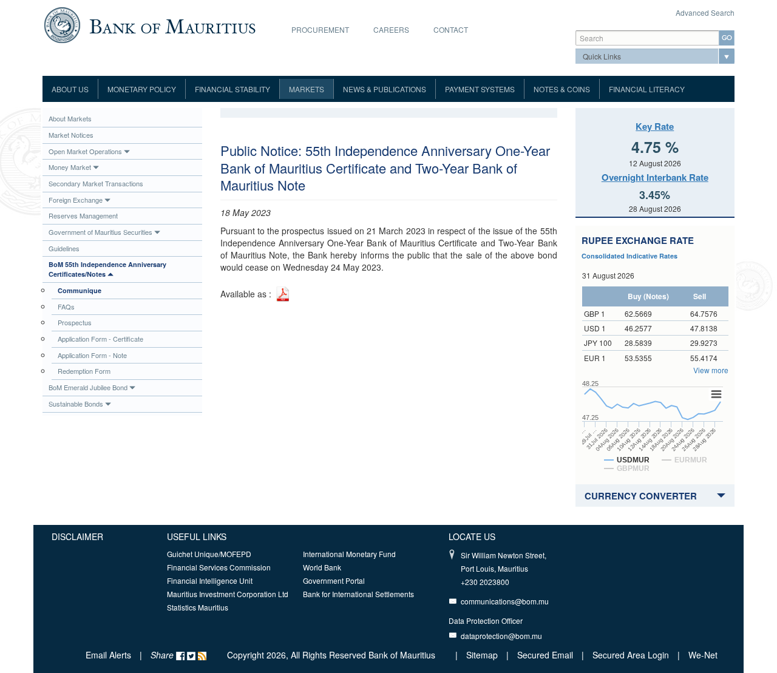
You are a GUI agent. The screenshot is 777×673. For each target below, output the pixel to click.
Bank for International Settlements (358, 594)
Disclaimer (77, 536)
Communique (79, 290)
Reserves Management (83, 215)
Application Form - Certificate (100, 338)
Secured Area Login (630, 655)
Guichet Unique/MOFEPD (209, 554)
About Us (70, 89)
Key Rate (655, 126)
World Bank (322, 567)
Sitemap (483, 655)
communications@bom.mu (505, 601)
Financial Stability (232, 89)
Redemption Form (84, 371)
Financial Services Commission (219, 567)
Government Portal (334, 580)
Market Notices (71, 135)
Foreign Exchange (76, 200)
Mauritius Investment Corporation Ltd (227, 594)
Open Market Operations (85, 151)
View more (710, 370)
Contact (450, 29)
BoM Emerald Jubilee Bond (88, 387)
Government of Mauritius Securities (100, 232)
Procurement (320, 29)
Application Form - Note (92, 355)
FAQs (66, 306)
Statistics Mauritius (197, 607)
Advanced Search (705, 12)
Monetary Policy (141, 89)
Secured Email (545, 655)
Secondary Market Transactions (96, 183)
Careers (391, 29)
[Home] (149, 24)
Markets (306, 89)
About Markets (70, 118)
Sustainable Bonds (76, 403)
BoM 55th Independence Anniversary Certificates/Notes (107, 269)
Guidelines (64, 248)
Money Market (70, 167)
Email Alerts (108, 655)
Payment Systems (480, 89)
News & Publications (384, 89)
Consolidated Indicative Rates (629, 255)
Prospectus (75, 322)
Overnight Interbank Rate (655, 177)
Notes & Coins (562, 89)
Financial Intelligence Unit (210, 580)
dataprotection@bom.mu (501, 636)
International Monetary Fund (349, 554)
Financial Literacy (647, 89)
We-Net (703, 655)
